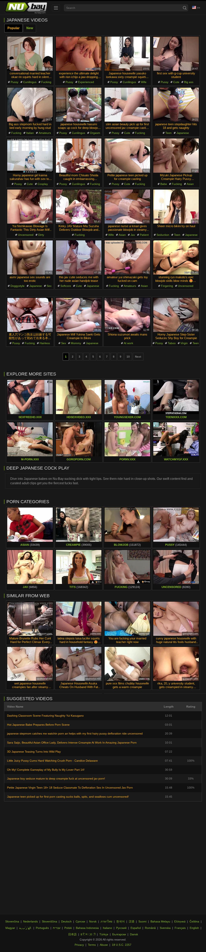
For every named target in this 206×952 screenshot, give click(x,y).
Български (119, 934)
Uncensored (25, 234)
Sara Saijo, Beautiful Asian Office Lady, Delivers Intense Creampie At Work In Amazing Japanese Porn (72, 742)
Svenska (165, 927)
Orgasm (95, 132)
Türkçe (103, 934)
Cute (176, 82)
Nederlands (30, 921)
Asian (190, 184)
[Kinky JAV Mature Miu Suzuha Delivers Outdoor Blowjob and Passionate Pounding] (78, 207)
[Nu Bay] (26, 8)
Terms (92, 944)
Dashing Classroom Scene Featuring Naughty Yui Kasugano (45, 715)
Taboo (172, 343)
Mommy (76, 343)
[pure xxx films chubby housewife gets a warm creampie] (127, 664)
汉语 (131, 921)
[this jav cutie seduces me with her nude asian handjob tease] (78, 257)
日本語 (72, 934)
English (194, 927)
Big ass (188, 82)
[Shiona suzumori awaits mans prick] (127, 315)
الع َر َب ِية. (25, 927)
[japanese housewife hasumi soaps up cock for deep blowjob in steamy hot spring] (78, 105)
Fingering (167, 285)
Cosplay (43, 184)
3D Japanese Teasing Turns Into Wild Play (34, 751)
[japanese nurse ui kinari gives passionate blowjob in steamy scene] (127, 207)
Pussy (14, 82)
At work (128, 343)
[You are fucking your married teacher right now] (127, 619)
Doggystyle (17, 285)
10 (128, 356)
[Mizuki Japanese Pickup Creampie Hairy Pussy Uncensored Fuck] (176, 155)
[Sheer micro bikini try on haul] (176, 207)
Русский (121, 927)
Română (150, 927)
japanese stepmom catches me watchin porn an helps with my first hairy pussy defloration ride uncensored (75, 733)
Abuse (104, 944)
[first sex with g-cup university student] (176, 54)
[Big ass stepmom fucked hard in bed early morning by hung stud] (30, 105)
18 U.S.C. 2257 (121, 944)
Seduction (163, 234)
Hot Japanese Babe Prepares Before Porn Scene (38, 724)
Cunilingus (29, 82)
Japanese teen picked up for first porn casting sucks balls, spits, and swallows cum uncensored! (68, 796)
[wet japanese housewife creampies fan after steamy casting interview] (30, 664)
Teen (168, 132)
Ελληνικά (179, 921)
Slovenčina (12, 921)
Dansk (134, 934)
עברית (56, 927)
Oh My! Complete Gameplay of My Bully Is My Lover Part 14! (45, 769)
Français (180, 927)
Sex (49, 285)
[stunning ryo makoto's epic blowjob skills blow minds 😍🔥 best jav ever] (176, 257)
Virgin (184, 343)
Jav (133, 234)
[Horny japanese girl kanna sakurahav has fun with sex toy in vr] (30, 155)
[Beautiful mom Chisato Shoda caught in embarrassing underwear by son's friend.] (78, 155)
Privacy (79, 944)
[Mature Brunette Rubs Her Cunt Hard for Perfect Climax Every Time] (30, 619)
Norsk (93, 921)
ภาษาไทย (106, 921)
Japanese (182, 132)
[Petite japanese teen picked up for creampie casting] (127, 155)
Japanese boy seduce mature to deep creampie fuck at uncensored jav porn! (56, 778)
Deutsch (66, 921)
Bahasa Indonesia (87, 927)
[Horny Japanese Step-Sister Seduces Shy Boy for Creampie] (176, 315)
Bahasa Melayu (160, 921)
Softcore (65, 285)
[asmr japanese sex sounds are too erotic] (30, 257)
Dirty (41, 234)
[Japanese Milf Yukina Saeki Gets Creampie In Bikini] (78, 315)
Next (138, 356)
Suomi (142, 921)
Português (42, 927)
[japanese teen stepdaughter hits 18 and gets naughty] (176, 105)
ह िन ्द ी (88, 934)
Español (136, 927)
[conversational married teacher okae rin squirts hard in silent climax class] (30, 54)
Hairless (45, 343)
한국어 (120, 921)
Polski (68, 927)
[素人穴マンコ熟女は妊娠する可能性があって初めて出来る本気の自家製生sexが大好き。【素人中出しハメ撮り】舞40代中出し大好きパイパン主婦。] (30, 315)
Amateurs (45, 132)
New (29, 28)
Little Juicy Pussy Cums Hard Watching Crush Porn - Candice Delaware (52, 760)
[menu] (56, 7)
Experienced (86, 82)
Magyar (10, 927)
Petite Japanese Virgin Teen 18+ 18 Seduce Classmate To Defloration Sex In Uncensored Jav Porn (70, 787)
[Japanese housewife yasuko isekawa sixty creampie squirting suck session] (127, 54)
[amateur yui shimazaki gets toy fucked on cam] (127, 257)
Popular (13, 28)
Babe (163, 184)
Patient (144, 234)
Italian (30, 132)
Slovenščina (49, 921)
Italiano (107, 927)
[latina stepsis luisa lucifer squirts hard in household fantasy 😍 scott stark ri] (78, 619)
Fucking (46, 82)
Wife (143, 82)
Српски (80, 921)
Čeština (194, 921)
